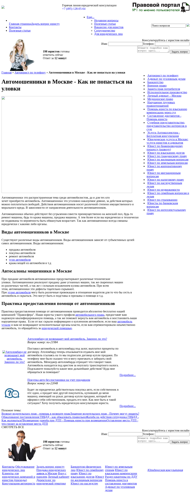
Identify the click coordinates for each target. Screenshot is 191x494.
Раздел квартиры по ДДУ (121, 476)
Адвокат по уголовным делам (166, 78)
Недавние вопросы (106, 20)
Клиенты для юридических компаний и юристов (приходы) (18, 477)
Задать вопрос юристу (46, 23)
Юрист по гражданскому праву (167, 156)
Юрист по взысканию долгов (166, 152)
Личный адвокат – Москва (164, 95)
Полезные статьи (20, 30)
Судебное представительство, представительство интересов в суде (167, 126)
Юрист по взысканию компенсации (121, 471)
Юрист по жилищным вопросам (167, 159)
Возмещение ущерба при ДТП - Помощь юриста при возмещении (65, 420)
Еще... (90, 17)
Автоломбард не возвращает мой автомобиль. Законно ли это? (67, 338)
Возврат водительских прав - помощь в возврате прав (35, 413)
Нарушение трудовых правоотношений (161, 104)
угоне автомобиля (19, 292)
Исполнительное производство (167, 92)
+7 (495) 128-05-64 (73, 8)
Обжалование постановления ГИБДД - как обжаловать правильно (43, 417)
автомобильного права (89, 314)
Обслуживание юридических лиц (18, 468)
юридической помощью (57, 328)
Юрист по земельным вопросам (167, 162)
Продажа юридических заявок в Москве (51, 471)
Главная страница (20, 23)
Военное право (157, 85)
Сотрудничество (104, 30)
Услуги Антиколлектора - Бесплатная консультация (163, 134)
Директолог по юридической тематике (51, 482)
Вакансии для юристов (108, 27)
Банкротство (155, 82)
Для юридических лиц (108, 33)
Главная (6, 72)
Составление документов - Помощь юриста (164, 117)
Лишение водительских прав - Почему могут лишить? (104, 413)
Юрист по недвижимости (163, 189)
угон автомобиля (20, 259)
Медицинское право (160, 99)
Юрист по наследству (84, 483)
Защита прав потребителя (163, 89)
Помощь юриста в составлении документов (121, 482)
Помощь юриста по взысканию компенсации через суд (167, 110)
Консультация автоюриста (18, 483)
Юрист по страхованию (162, 199)
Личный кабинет (58, 476)
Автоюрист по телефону (30, 72)
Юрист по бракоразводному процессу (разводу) (165, 147)
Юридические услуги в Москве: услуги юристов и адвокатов (167, 141)
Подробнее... (128, 375)
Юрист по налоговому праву (165, 179)
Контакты (15, 27)
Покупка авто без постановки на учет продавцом (58, 379)
